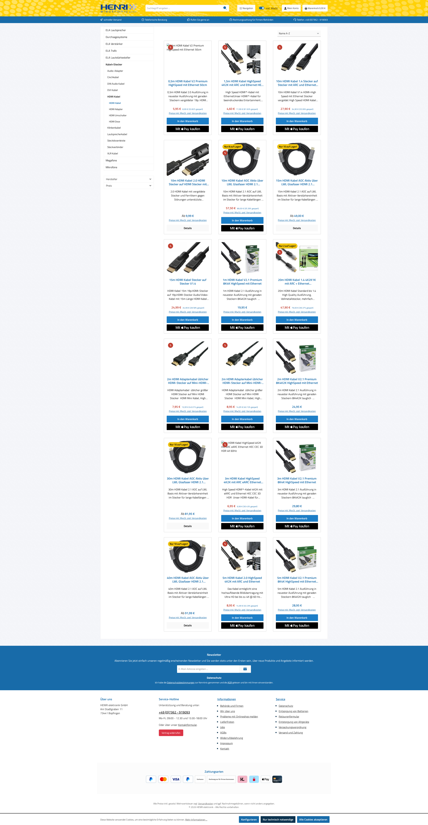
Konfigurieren (249, 819)
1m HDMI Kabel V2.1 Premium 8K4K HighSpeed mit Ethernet (242, 281)
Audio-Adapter (115, 71)
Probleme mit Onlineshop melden (239, 716)
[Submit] (245, 669)
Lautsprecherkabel (117, 134)
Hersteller (111, 179)
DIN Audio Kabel (115, 84)
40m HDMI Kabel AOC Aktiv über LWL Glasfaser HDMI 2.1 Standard (188, 579)
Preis (109, 186)
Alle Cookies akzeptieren (313, 819)
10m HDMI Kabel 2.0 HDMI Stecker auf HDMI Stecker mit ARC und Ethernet (188, 182)
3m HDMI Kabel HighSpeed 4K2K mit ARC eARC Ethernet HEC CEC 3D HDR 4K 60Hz (242, 480)
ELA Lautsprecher (116, 30)
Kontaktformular (187, 725)
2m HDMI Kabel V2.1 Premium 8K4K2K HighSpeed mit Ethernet (297, 381)
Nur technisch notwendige (278, 819)
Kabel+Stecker (114, 64)
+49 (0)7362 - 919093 (174, 712)
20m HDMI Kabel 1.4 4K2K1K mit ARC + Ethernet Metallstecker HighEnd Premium (297, 281)
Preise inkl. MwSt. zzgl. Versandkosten (188, 113)
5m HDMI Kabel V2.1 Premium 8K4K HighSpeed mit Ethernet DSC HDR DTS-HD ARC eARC (296, 579)
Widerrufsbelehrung (231, 738)
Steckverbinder (115, 147)
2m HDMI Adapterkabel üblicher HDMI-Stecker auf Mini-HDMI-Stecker (187, 381)
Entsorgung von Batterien (293, 711)
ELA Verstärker (114, 44)
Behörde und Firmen (231, 706)
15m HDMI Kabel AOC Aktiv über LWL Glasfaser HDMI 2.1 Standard (297, 182)
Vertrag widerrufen (171, 733)
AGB (230, 682)
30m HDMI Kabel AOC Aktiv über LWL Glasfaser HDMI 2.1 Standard (188, 480)
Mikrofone (111, 167)
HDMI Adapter (116, 109)
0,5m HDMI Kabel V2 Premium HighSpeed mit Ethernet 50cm (187, 83)
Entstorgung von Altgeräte (294, 722)
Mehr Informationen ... (196, 819)
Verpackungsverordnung (292, 727)
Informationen (226, 699)
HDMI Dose (114, 121)
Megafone (111, 160)
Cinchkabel (113, 77)
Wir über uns (227, 711)
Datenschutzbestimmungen (181, 682)
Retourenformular (289, 716)
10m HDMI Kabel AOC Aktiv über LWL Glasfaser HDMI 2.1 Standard (242, 182)
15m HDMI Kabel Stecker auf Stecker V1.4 (187, 281)
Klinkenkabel (114, 128)
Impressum (226, 743)
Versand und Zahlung (291, 733)
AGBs (223, 733)
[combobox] (183, 8)
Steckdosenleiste (116, 140)
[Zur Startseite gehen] (118, 8)
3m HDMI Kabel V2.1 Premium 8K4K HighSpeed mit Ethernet (296, 480)
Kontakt (224, 749)
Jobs (222, 727)
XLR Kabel (112, 153)
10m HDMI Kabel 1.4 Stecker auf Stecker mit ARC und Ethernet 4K (297, 83)
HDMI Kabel (113, 96)
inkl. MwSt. (268, 8)
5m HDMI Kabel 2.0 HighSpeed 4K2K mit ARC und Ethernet (242, 579)
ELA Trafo (111, 51)
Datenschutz (286, 706)
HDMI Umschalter (118, 115)
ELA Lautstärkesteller (118, 58)
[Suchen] (225, 8)
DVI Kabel (112, 90)
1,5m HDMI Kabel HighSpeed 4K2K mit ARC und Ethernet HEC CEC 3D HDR (242, 83)
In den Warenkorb (187, 121)
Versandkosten (205, 803)
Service (280, 699)
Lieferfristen (227, 722)
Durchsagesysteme (116, 37)
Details (188, 228)
